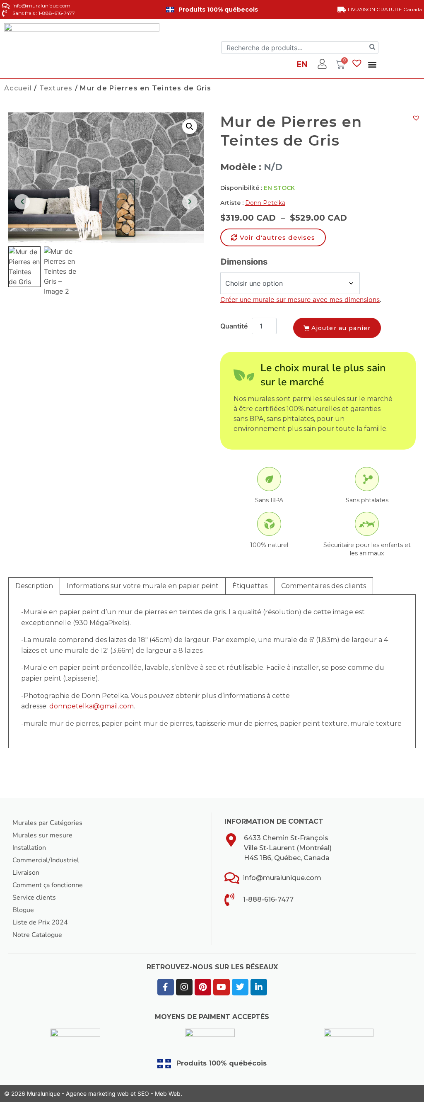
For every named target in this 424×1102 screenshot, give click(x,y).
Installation (29, 847)
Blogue (23, 910)
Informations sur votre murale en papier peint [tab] (143, 586)
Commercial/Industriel (45, 860)
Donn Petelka (265, 203)
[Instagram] (184, 987)
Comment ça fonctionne (47, 885)
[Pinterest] (203, 987)
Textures (56, 88)
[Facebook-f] (165, 987)
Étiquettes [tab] (249, 586)
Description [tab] (34, 586)
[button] (372, 64)
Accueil (18, 88)
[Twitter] (240, 987)
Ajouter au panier (341, 328)
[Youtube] (221, 987)
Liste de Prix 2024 (40, 922)
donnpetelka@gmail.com (91, 706)
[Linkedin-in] (259, 987)
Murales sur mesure (42, 835)
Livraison (25, 872)
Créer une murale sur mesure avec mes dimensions (300, 299)
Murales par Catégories (47, 822)
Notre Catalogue (37, 934)
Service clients (34, 897)
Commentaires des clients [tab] (323, 586)
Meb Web (168, 1093)
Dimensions (244, 262)
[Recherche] (372, 47)
